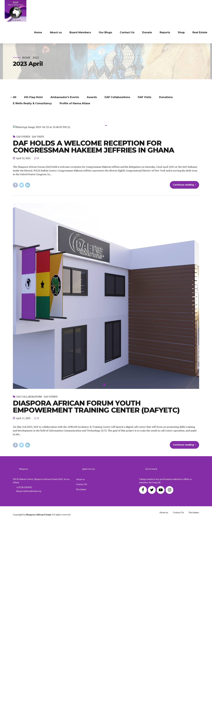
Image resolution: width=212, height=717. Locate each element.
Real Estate (199, 32)
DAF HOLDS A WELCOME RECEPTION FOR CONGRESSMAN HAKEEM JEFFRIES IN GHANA (93, 275)
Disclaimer (81, 618)
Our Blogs (105, 32)
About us (56, 32)
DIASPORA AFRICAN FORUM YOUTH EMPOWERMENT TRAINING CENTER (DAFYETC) (96, 535)
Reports (165, 32)
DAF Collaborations (29, 525)
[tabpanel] (106, 191)
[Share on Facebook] (15, 314)
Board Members (80, 32)
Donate (147, 32)
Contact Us (127, 32)
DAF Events (23, 265)
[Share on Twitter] (21, 314)
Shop (181, 32)
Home (38, 32)
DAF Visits (38, 265)
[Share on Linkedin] (27, 314)
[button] (18, 191)
